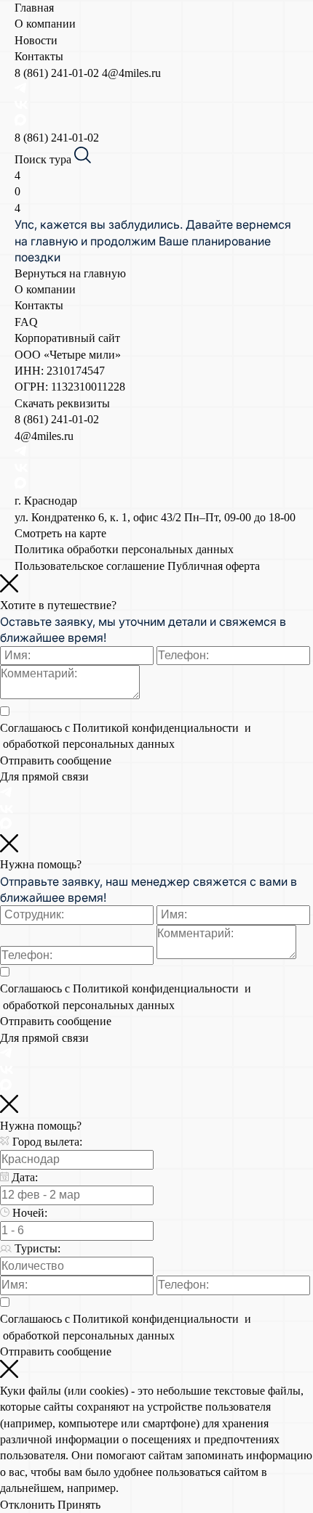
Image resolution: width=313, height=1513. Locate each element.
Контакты (39, 56)
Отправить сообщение (55, 760)
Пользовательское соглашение (90, 566)
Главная (34, 7)
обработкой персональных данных (87, 744)
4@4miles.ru (131, 73)
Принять (79, 1504)
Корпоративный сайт (67, 338)
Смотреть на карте (60, 533)
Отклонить (27, 1504)
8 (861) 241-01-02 (58, 73)
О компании (45, 23)
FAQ (26, 322)
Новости (36, 40)
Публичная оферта (213, 566)
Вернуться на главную (70, 273)
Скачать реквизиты (62, 403)
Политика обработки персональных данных (124, 549)
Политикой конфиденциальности (157, 728)
